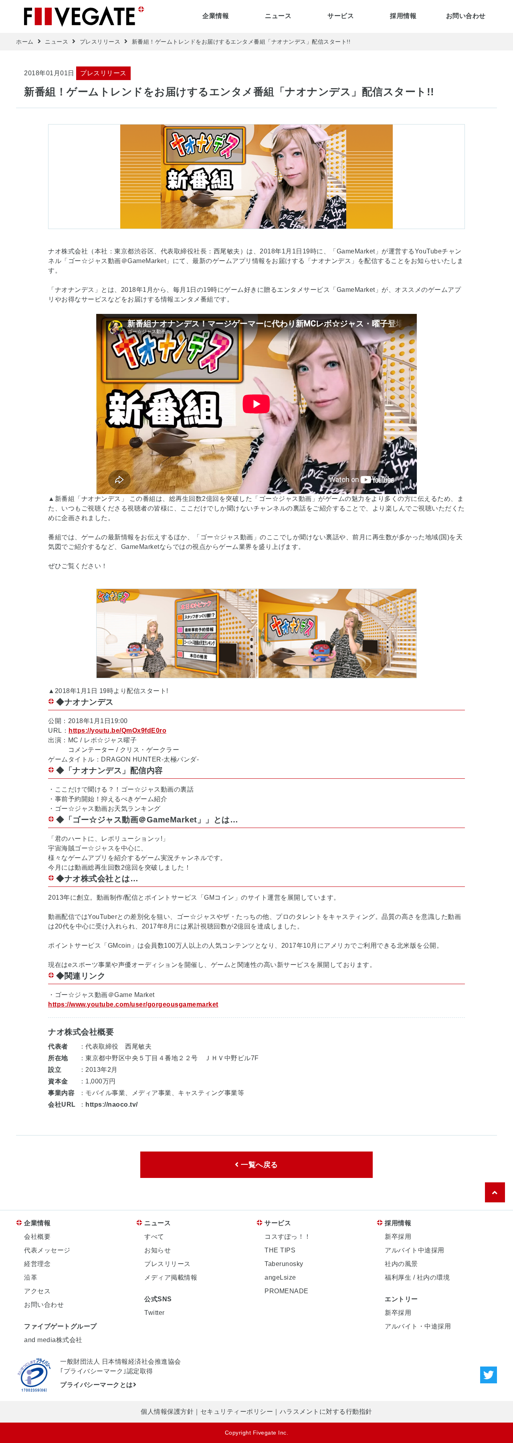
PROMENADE (287, 1291)
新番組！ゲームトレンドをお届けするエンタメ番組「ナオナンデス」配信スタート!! (241, 41)
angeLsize (280, 1277)
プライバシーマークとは (96, 1384)
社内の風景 (401, 1263)
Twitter (154, 1312)
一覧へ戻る (258, 1165)
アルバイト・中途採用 (418, 1326)
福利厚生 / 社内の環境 (417, 1277)
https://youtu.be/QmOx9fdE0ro (117, 730)
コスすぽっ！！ (288, 1236)
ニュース (278, 15)
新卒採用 (398, 1236)
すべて (154, 1236)
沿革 (30, 1277)
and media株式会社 (53, 1339)
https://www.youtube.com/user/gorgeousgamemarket (133, 1004)
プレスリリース (100, 41)
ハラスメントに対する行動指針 (326, 1411)
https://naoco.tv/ (111, 1104)
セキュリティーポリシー (236, 1411)
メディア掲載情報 (170, 1277)
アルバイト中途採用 (414, 1250)
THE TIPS (280, 1250)
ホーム (25, 41)
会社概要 (37, 1236)
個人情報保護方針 (167, 1411)
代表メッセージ (47, 1250)
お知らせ (157, 1250)
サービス (340, 15)
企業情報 (215, 15)
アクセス (37, 1291)
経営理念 (37, 1263)
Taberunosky (284, 1263)
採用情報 (403, 15)
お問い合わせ (466, 15)
